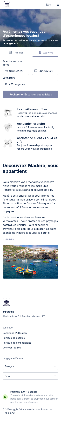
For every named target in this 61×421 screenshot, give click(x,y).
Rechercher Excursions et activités (30, 94)
